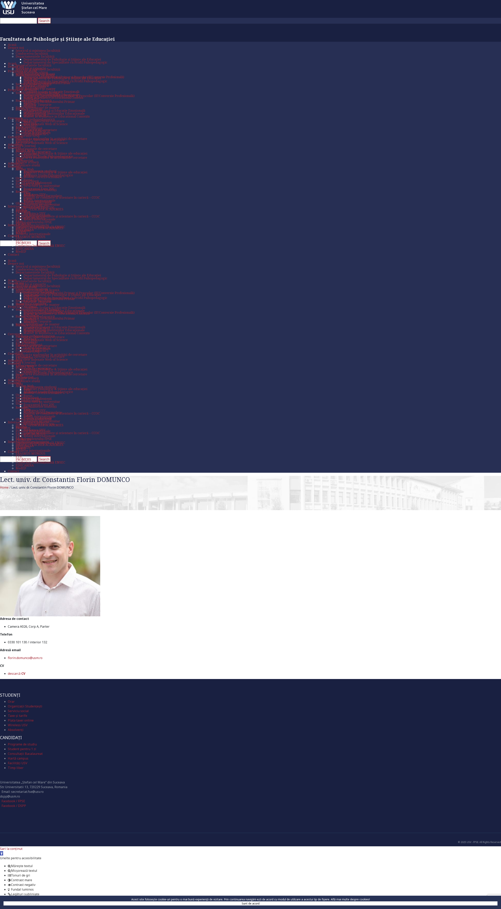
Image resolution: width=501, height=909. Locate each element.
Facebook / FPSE (13, 801)
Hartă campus (18, 758)
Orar (11, 701)
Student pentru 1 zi (22, 749)
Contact (9, 775)
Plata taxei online (21, 720)
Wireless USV (18, 725)
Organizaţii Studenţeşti (25, 706)
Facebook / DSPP (14, 806)
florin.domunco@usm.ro (25, 658)
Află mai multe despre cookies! (350, 899)
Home (4, 487)
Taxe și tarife (17, 715)
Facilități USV (17, 763)
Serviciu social (18, 711)
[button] (1, 853)
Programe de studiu (22, 744)
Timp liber (15, 768)
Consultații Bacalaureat (25, 753)
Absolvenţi (15, 730)
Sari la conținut (11, 849)
